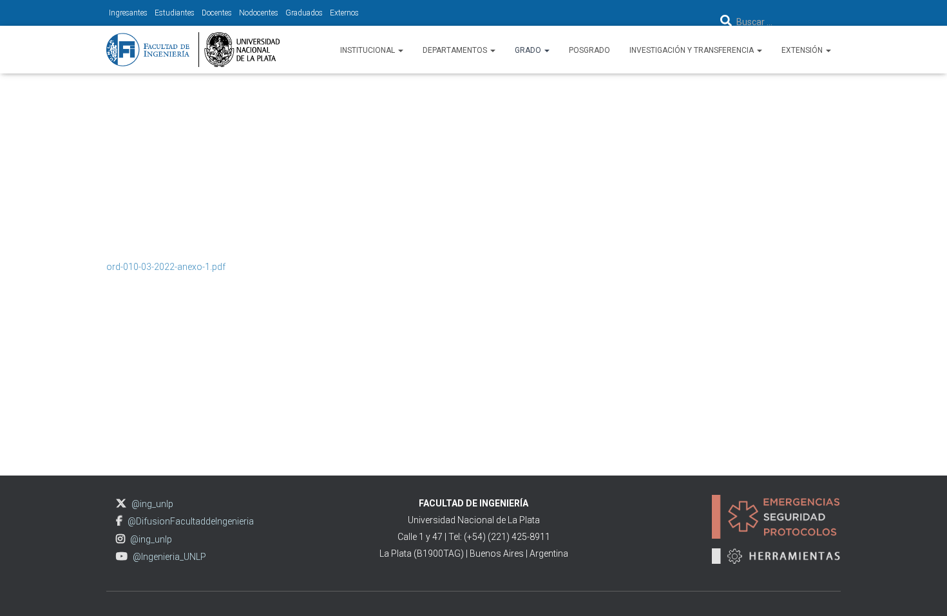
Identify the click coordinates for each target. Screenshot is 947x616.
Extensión (803, 50)
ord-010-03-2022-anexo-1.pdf (165, 267)
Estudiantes (175, 12)
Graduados (304, 12)
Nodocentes (258, 12)
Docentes (217, 12)
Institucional (368, 50)
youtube (122, 556)
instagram (120, 539)
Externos (344, 12)
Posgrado (589, 50)
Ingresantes (128, 12)
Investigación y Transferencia (692, 50)
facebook (119, 521)
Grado (529, 50)
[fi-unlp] (193, 49)
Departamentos (456, 50)
